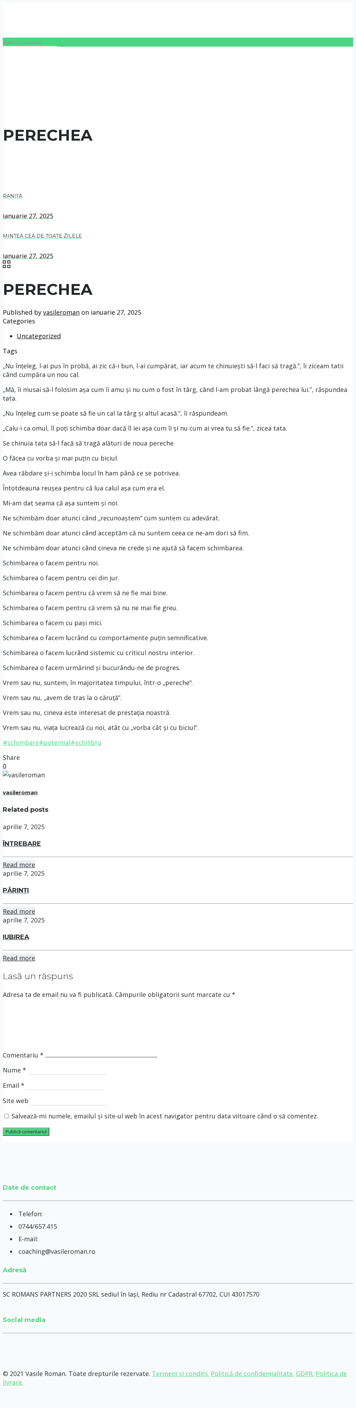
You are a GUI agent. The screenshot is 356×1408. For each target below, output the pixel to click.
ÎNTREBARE (22, 844)
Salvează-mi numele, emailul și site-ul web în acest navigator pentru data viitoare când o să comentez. (164, 1116)
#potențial (55, 742)
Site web (16, 1100)
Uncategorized (39, 336)
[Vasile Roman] (3, 20)
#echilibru (86, 742)
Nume (14, 1070)
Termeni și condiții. (180, 1373)
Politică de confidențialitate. (252, 1373)
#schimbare (21, 742)
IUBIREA (16, 937)
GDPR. (305, 1373)
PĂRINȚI (16, 890)
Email (13, 1085)
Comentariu (23, 1055)
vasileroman (61, 312)
